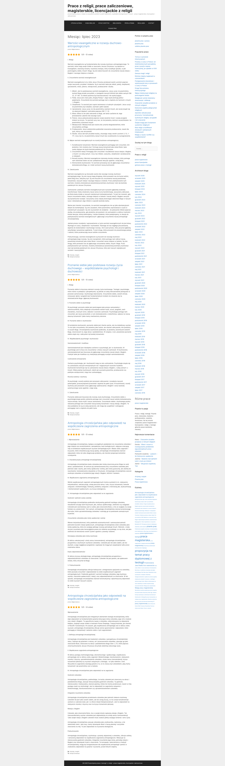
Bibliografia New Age (139, 499)
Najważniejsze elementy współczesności (148, 519)
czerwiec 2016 (140, 393)
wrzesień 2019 (140, 323)
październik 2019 (141, 320)
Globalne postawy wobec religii (147, 515)
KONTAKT (151, 23)
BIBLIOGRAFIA (117, 23)
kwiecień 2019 (140, 336)
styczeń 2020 (139, 312)
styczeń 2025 (139, 186)
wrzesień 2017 (140, 385)
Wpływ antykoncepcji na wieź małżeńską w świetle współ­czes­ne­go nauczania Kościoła (145, 583)
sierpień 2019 (139, 326)
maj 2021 (138, 269)
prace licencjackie (141, 162)
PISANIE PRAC (112, 28)
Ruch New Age (144, 572)
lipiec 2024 (139, 192)
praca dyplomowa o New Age (141, 531)
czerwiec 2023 (140, 205)
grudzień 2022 (140, 218)
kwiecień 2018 (140, 366)
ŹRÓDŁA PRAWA (129, 23)
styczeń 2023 (139, 216)
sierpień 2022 (139, 229)
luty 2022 (138, 245)
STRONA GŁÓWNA (76, 23)
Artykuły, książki (74, 255)
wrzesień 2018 (140, 353)
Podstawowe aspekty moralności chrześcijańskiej (146, 529)
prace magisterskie (141, 403)
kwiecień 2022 (140, 240)
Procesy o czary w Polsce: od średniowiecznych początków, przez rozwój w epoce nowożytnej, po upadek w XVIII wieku (146, 66)
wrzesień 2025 (140, 178)
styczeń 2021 (139, 280)
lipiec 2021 (138, 264)
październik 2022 (141, 224)
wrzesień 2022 (140, 226)
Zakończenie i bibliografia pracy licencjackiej (145, 597)
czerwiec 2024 (140, 194)
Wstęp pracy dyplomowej (149, 585)
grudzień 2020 (140, 283)
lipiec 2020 (139, 296)
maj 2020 (138, 302)
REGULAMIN (141, 23)
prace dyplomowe (141, 160)
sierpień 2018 (139, 355)
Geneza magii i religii (142, 73)
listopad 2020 (140, 285)
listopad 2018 (139, 347)
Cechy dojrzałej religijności (151, 499)
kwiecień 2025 (140, 184)
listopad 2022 (140, 221)
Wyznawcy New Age (147, 592)
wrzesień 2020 (140, 291)
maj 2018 (138, 363)
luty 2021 (138, 277)
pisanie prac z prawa (142, 41)
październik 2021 (141, 256)
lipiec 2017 (138, 390)
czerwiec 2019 (140, 331)
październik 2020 (141, 288)
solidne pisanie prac (142, 46)
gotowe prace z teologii (143, 165)
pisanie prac (139, 43)
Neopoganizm (138, 521)
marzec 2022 (139, 243)
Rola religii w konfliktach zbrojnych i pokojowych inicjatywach (143, 130)
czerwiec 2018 (140, 361)
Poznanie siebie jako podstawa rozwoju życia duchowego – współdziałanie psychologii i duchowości (95, 268)
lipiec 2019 (138, 328)
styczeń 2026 (139, 176)
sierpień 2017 (139, 387)
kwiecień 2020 (140, 304)
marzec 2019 (139, 339)
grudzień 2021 (140, 251)
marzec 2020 (139, 307)
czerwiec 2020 (140, 299)
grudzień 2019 (140, 315)
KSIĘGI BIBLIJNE (90, 23)
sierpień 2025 (139, 181)
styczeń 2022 (139, 248)
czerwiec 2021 (140, 267)
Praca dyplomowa (141, 482)
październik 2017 (141, 382)
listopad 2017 (139, 379)
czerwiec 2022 (140, 235)
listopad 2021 (139, 253)
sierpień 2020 (140, 294)
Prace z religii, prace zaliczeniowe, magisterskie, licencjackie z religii (100, 8)
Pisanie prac (139, 479)
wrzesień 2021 (140, 259)
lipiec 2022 (139, 232)
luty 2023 (138, 213)
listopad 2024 (140, 189)
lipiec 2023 (139, 202)
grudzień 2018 (140, 344)
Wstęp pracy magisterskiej (144, 588)
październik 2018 (141, 350)
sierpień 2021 (139, 261)
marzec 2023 (139, 210)
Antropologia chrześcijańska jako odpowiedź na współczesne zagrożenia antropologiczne (97, 424)
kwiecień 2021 (140, 272)
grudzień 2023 (140, 200)
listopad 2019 (139, 318)
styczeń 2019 (139, 342)
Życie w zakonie (147, 608)
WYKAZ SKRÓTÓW (103, 23)
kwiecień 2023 (140, 208)
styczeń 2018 (139, 374)
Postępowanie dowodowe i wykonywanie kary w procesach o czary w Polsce (146, 83)
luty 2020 (138, 310)
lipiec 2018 (138, 358)
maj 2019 (138, 334)
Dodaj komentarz (75, 257)
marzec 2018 (139, 369)
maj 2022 (138, 237)
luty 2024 (138, 197)
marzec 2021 (139, 275)
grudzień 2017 (140, 377)
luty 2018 (138, 371)
